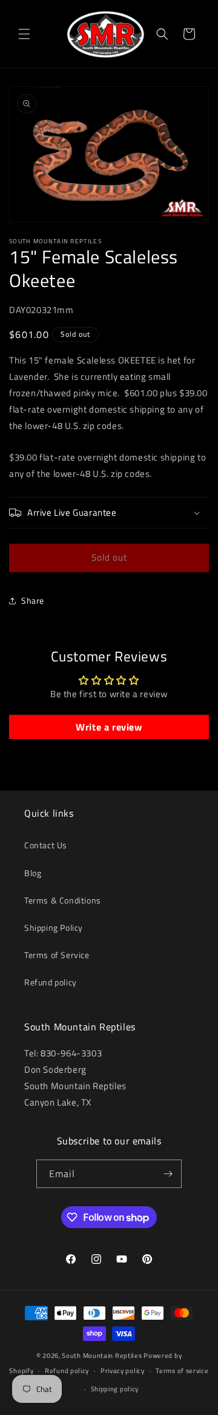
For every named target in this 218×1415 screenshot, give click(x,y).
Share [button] (32, 600)
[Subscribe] (167, 1174)
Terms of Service (57, 954)
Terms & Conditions (62, 900)
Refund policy (50, 982)
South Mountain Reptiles (102, 1355)
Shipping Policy (53, 927)
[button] (24, 34)
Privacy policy (123, 1371)
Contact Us (45, 845)
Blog (32, 872)
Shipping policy (115, 1389)
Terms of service (182, 1371)
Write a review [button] (109, 727)
